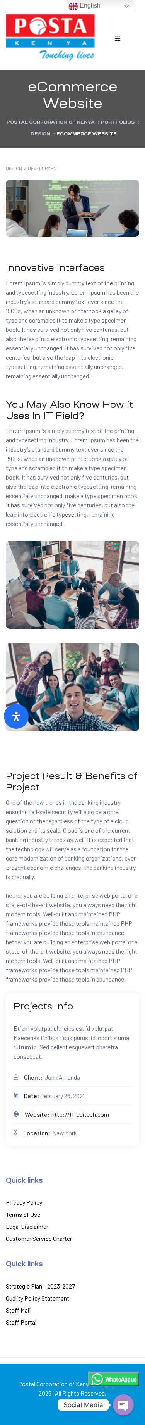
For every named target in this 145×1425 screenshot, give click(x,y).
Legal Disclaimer (27, 1226)
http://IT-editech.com (80, 1114)
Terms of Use (23, 1214)
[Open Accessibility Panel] (16, 716)
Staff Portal (21, 1322)
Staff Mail (18, 1310)
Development (43, 168)
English (89, 5)
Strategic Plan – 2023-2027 (40, 1286)
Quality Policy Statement (37, 1298)
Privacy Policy (24, 1202)
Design (14, 168)
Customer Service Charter (39, 1238)
